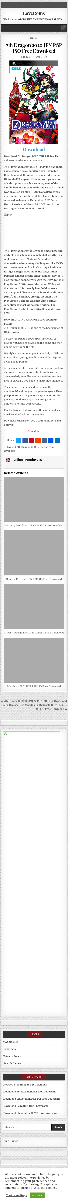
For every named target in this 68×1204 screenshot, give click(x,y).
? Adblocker (10, 1041)
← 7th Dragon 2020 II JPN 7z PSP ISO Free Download (34, 701)
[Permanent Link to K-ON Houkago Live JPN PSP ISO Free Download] (34, 606)
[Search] (63, 27)
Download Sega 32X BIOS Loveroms (25, 1106)
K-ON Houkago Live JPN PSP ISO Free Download (34, 632)
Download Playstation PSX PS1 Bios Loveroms (31, 1098)
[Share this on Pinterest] (31, 440)
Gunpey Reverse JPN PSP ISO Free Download (34, 579)
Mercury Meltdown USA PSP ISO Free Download (33, 525)
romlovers (26, 57)
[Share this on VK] (44, 440)
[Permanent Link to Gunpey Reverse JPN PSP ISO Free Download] (34, 552)
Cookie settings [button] (16, 1195)
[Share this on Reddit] (38, 440)
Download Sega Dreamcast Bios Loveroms (29, 1091)
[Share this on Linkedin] (57, 440)
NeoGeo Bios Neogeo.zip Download (25, 1084)
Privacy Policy (12, 1056)
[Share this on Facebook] (25, 440)
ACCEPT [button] (37, 1195)
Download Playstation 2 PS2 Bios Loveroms (30, 1113)
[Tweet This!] (18, 440)
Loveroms (9, 1049)
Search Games (12, 1063)
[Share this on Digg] (50, 440)
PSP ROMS (34, 38)
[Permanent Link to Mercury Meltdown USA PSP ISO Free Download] (34, 499)
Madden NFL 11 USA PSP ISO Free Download (34, 686)
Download (34, 149)
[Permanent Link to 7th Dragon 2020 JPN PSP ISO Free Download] (34, 102)
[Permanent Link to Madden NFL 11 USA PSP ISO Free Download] (34, 660)
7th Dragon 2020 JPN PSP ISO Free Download (34, 48)
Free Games (10, 1141)
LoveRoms (34, 13)
